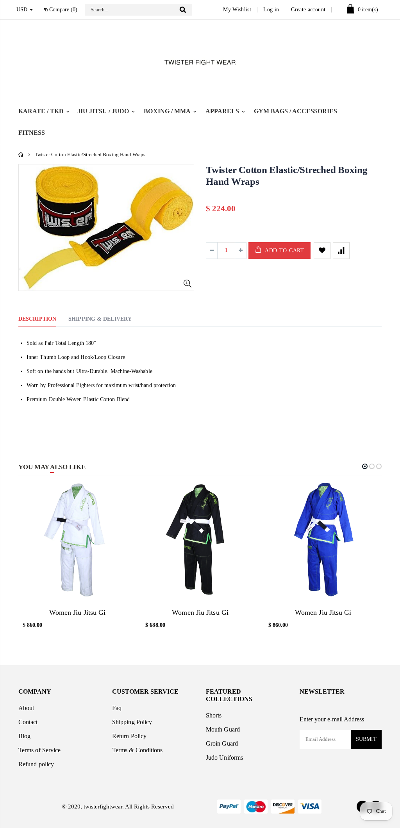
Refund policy (36, 764)
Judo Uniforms (224, 757)
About (26, 708)
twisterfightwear (102, 806)
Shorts (213, 715)
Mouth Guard (223, 729)
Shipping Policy (132, 722)
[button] (364, 466)
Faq (116, 708)
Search (182, 10)
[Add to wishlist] (322, 250)
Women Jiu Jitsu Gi (77, 612)
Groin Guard (222, 743)
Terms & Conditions (137, 750)
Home (21, 154)
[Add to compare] (341, 250)
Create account (308, 9)
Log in (271, 9)
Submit (366, 739)
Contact (28, 722)
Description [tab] (37, 319)
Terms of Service (39, 750)
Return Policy (129, 736)
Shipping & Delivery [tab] (100, 319)
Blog (24, 736)
